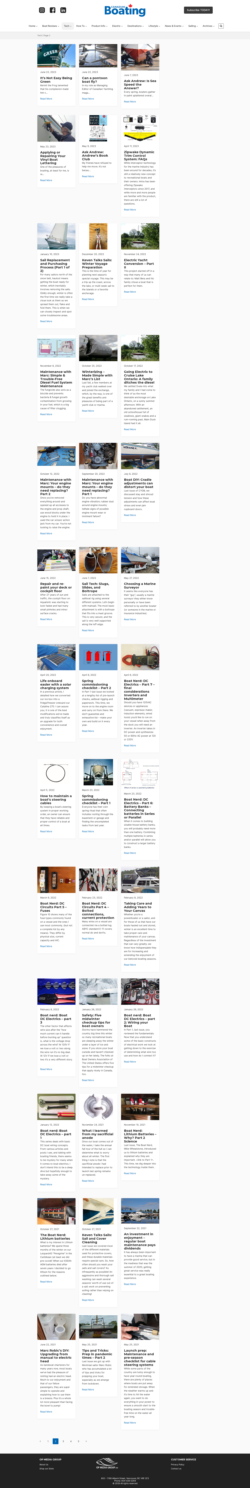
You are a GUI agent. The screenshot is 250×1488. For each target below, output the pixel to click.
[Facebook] (52, 10)
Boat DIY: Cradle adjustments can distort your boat (138, 483)
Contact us (176, 1468)
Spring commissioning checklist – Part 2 (96, 684)
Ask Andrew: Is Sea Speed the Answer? (140, 84)
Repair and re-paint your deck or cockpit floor (56, 587)
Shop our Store (46, 1468)
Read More (46, 98)
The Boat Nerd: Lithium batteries (55, 1237)
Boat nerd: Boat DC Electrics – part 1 (55, 1134)
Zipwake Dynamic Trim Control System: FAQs (139, 155)
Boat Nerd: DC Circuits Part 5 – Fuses (53, 907)
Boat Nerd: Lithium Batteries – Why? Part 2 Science (140, 1136)
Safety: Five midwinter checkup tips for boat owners (96, 1020)
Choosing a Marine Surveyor (140, 585)
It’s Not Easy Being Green (56, 80)
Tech (39, 35)
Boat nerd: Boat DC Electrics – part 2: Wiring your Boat (139, 1020)
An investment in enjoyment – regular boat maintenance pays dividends (140, 1241)
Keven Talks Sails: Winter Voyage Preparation (97, 263)
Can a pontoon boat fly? (94, 80)
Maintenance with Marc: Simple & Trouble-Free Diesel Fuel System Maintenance (56, 379)
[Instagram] (42, 10)
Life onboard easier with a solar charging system (55, 684)
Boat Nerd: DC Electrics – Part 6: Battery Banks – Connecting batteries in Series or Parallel (139, 808)
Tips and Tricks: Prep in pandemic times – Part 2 (97, 1354)
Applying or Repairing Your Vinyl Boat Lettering (53, 157)
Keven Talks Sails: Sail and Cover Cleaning (97, 1238)
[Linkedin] (63, 10)
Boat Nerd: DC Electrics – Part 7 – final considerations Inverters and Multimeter (139, 690)
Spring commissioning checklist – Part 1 (96, 799)
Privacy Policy (177, 1464)
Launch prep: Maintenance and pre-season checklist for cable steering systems (140, 1358)
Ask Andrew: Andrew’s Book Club (95, 155)
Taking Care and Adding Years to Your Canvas (138, 907)
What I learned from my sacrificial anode (97, 1134)
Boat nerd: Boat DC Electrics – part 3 (55, 1018)
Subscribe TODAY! (198, 10)
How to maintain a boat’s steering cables (56, 799)
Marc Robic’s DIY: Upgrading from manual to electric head (55, 1356)
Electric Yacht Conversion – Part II (139, 263)
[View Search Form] (221, 26)
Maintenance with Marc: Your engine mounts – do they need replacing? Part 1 (97, 487)
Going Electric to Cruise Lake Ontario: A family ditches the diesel (139, 377)
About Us (43, 1464)
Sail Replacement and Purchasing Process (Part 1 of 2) (55, 265)
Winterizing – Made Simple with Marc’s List (97, 375)
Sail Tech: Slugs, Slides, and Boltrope (95, 587)
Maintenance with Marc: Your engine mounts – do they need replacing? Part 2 (55, 487)
